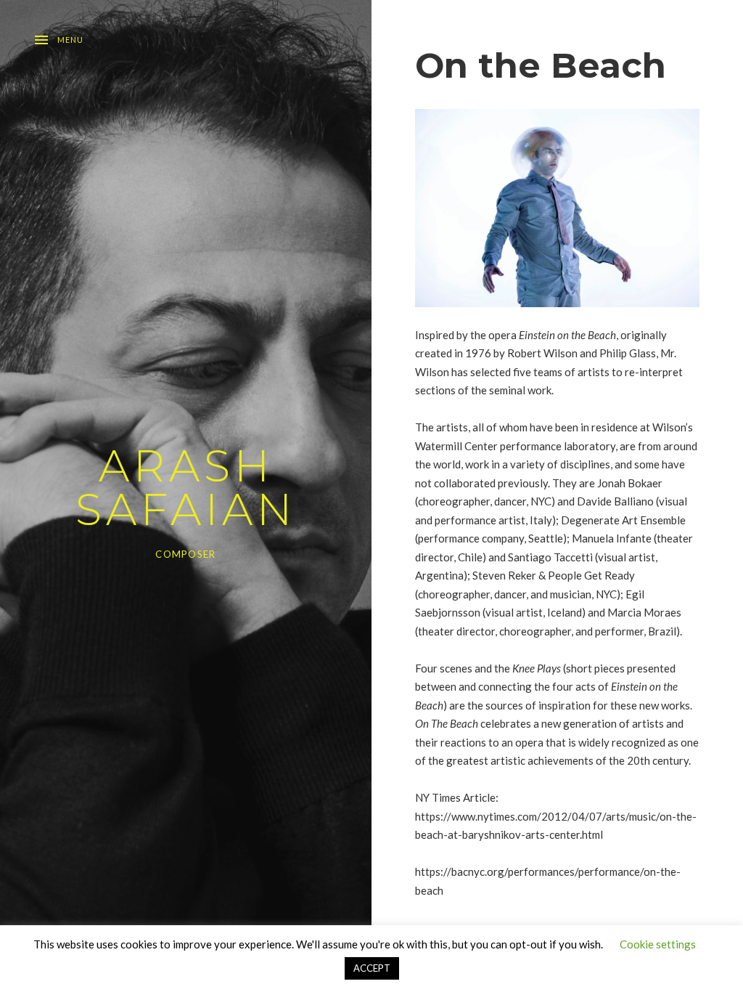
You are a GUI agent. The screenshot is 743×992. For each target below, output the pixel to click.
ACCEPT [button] (371, 968)
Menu (70, 39)
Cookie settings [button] (658, 944)
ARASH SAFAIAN (185, 487)
